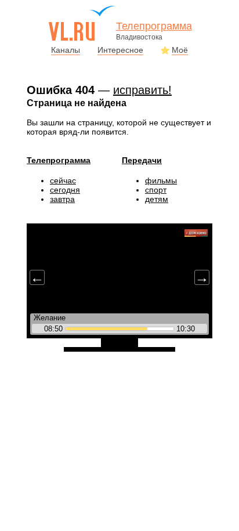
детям (156, 199)
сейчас (63, 180)
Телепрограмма (58, 160)
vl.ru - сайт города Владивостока (82, 23)
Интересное (120, 50)
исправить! (142, 90)
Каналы (65, 50)
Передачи (142, 160)
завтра (62, 199)
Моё (180, 50)
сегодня (65, 189)
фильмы (161, 180)
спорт (155, 189)
